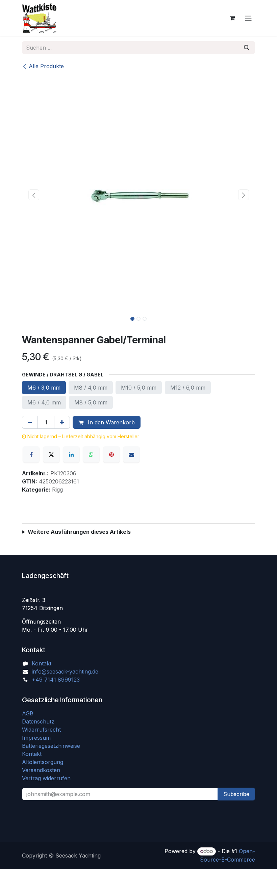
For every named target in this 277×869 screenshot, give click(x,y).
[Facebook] (31, 454)
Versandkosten (43, 770)
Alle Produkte (46, 66)
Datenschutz (38, 721)
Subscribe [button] (236, 794)
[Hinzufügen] (62, 422)
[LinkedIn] (71, 454)
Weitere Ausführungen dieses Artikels (79, 531)
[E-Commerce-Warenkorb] (232, 18)
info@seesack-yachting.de (65, 671)
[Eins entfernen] (30, 422)
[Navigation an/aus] (248, 18)
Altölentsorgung (42, 762)
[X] (51, 454)
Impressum (36, 737)
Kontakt (41, 663)
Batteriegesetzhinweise (51, 745)
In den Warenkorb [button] (110, 422)
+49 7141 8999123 (56, 679)
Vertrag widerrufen (46, 778)
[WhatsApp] (91, 454)
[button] (33, 194)
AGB (28, 713)
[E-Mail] (131, 454)
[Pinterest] (111, 454)
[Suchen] (246, 47)
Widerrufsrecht (41, 729)
